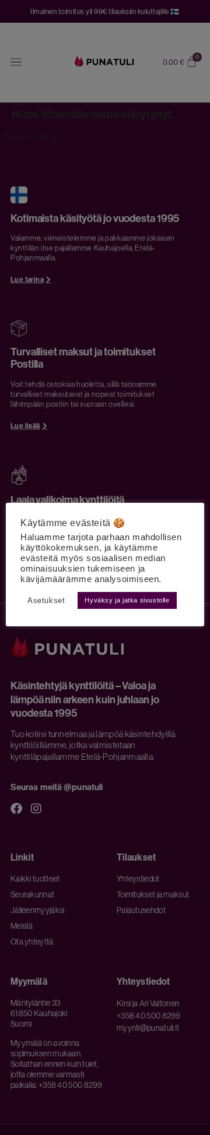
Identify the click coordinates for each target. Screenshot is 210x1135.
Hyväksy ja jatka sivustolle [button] (127, 600)
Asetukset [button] (46, 600)
